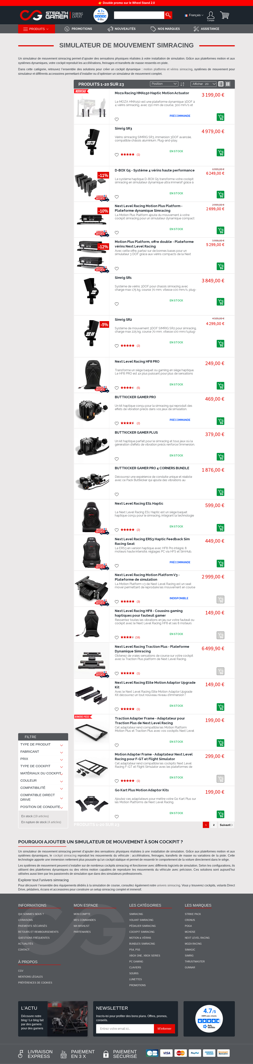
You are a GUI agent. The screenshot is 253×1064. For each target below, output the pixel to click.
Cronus (190, 920)
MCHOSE (190, 932)
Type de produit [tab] (35, 744)
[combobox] (139, 15)
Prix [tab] (24, 759)
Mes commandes (85, 920)
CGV (20, 970)
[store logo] (51, 15)
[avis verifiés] (100, 15)
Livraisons (25, 920)
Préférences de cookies (35, 982)
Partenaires (82, 932)
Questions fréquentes (34, 937)
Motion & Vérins (140, 937)
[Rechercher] (168, 15)
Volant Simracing (141, 920)
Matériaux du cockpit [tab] (40, 773)
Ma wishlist (81, 926)
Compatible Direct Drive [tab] (37, 797)
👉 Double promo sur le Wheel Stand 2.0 (126, 2)
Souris (134, 973)
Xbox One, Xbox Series (144, 955)
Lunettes (135, 979)
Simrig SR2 (123, 319)
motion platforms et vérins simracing (168, 69)
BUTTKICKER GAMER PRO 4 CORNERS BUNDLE (152, 468)
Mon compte (82, 914)
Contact (23, 949)
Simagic (190, 949)
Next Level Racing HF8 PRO (137, 361)
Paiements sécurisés (32, 926)
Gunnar (190, 967)
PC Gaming (136, 961)
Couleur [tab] (28, 780)
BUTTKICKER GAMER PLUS (136, 432)
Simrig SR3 (123, 128)
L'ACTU (29, 1008)
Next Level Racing (197, 937)
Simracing (136, 914)
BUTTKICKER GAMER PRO (135, 397)
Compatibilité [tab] (32, 788)
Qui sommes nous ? (31, 914)
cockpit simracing (64, 855)
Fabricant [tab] (29, 751)
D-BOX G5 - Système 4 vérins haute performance (155, 170)
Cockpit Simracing (141, 932)
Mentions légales (30, 976)
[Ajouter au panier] (220, 117)
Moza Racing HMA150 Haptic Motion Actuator (152, 93)
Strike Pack (193, 914)
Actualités (25, 943)
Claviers (135, 967)
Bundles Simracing (142, 943)
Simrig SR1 (123, 278)
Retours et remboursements (38, 932)
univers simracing (168, 885)
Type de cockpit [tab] (35, 766)
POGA (188, 926)
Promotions (137, 985)
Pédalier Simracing (142, 926)
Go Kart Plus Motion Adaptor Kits (142, 790)
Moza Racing (193, 943)
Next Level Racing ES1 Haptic (139, 503)
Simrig (189, 955)
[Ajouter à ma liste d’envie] (117, 119)
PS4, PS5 (134, 949)
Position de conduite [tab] (40, 807)
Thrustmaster (195, 961)
